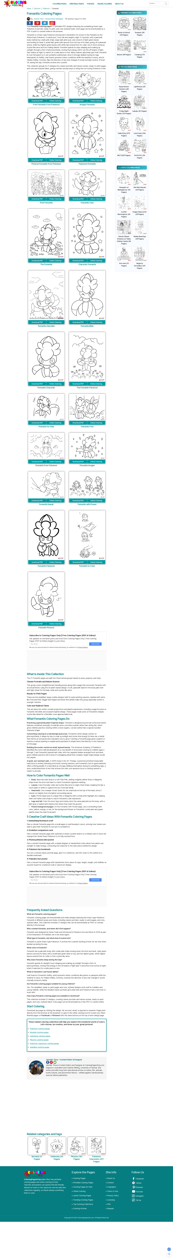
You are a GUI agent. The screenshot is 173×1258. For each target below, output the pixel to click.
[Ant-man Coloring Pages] (124, 254)
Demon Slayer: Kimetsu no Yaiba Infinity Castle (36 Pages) (124, 240)
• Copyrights (111, 1187)
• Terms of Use (112, 1191)
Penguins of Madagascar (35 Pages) (124, 189)
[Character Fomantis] (87, 233)
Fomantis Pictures (46, 627)
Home (29, 9)
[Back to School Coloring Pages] (124, 23)
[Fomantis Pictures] (46, 596)
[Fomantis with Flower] (87, 485)
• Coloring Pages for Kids (82, 1187)
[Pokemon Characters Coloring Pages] (96, 1146)
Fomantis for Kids (46, 426)
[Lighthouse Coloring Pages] (139, 77)
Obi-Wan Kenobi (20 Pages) (139, 188)
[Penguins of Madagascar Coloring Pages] (124, 178)
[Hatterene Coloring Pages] (56, 1146)
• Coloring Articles (79, 1208)
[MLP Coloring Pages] (124, 146)
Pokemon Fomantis (87, 164)
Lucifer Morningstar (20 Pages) (124, 214)
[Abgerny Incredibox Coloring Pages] (139, 254)
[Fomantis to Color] (87, 535)
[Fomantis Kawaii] (46, 485)
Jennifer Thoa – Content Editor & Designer (48, 19)
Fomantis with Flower (87, 504)
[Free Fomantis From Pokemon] (46, 85)
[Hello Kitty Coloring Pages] (124, 124)
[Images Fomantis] (87, 85)
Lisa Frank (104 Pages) (139, 134)
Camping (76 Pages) (140, 56)
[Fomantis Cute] (87, 183)
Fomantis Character (46, 388)
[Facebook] (47, 1062)
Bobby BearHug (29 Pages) (140, 237)
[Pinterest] (51, 1062)
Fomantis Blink (87, 326)
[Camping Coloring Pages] (139, 45)
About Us (119, 4)
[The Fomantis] (46, 233)
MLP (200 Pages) (124, 155)
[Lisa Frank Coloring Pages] (139, 124)
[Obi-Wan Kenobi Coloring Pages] (139, 178)
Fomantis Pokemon (46, 566)
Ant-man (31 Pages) (124, 264)
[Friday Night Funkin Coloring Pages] (124, 102)
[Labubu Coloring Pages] (139, 102)
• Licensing (110, 1200)
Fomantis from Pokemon (46, 465)
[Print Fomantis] (46, 183)
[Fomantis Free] (87, 407)
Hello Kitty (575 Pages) (124, 134)
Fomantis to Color (87, 566)
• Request (110, 1208)
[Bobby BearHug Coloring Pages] (139, 227)
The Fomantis (46, 264)
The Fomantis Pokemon (87, 388)
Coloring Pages (60, 4)
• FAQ (108, 1204)
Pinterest (139, 1187)
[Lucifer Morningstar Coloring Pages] (124, 202)
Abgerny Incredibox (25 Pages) (139, 265)
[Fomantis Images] (87, 446)
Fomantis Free (87, 426)
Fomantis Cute (87, 203)
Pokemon (46, 9)
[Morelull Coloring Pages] (37, 1146)
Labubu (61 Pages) (139, 111)
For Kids (90, 4)
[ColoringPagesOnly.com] (15, 3)
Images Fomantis (87, 104)
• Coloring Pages (78, 1178)
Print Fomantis (46, 203)
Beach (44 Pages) (124, 55)
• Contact (110, 1183)
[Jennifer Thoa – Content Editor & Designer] (28, 19)
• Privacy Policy (112, 1195)
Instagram (140, 1196)
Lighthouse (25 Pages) (139, 88)
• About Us (110, 1178)
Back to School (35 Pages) (124, 34)
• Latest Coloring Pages (81, 1195)
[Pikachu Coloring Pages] (76, 1146)
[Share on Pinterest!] (34, 72)
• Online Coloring (78, 1191)
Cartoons (37, 9)
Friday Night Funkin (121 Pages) (124, 112)
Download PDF (37, 101)
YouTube (139, 1192)
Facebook (140, 1179)
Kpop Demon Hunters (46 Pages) (124, 89)
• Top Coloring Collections (82, 1204)
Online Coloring (104, 4)
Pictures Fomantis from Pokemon (46, 164)
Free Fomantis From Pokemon (46, 104)
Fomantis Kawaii (46, 504)
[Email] (54, 1062)
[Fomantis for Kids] (46, 407)
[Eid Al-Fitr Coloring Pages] (139, 146)
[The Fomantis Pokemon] (87, 357)
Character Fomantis (87, 264)
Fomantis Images (87, 465)
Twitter (138, 1183)
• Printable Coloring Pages (82, 1183)
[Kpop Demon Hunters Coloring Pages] (124, 77)
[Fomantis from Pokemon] (46, 446)
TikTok (138, 1200)
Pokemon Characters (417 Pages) (96, 1159)
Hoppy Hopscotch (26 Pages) (140, 213)
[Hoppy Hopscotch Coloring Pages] (139, 202)
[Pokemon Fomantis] (87, 133)
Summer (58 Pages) (139, 34)
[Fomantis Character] (46, 357)
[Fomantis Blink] (87, 295)
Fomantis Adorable (46, 326)
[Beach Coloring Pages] (124, 45)
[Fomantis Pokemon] (46, 535)
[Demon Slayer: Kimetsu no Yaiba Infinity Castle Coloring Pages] (124, 227)
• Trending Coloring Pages (82, 1200)
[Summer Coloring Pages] (139, 23)
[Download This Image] (46, 72)
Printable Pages (77, 4)
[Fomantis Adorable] (46, 295)
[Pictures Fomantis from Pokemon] (46, 133)
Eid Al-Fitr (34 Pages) (139, 156)
